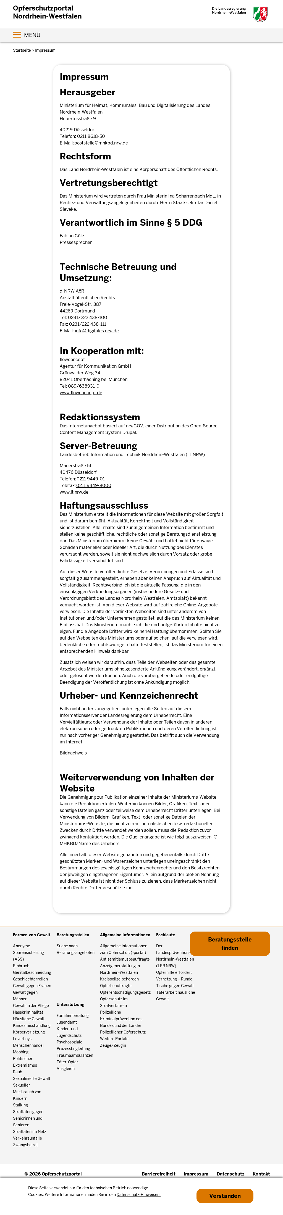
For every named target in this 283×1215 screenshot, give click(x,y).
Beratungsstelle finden (230, 943)
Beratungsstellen (73, 934)
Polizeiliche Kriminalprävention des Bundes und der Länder (121, 1019)
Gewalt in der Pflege (31, 1005)
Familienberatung (73, 1015)
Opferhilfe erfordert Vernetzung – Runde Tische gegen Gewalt (175, 979)
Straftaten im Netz (29, 1131)
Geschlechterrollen (30, 979)
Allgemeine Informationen (125, 934)
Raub (17, 1071)
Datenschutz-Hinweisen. (139, 1194)
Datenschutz (230, 1174)
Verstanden (225, 1196)
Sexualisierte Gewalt (31, 1078)
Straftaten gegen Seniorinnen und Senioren (28, 1118)
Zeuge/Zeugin (113, 1045)
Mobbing (20, 1052)
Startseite (22, 50)
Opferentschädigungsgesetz (125, 992)
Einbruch (21, 965)
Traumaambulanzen (75, 1055)
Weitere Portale (114, 1038)
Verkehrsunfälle (27, 1138)
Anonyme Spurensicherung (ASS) (28, 952)
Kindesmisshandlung (32, 1025)
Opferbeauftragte (116, 985)
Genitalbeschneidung (32, 972)
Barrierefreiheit (158, 1174)
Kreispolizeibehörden (119, 979)
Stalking (20, 1105)
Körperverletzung (29, 1032)
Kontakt (261, 1174)
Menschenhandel (28, 1045)
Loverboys (22, 1038)
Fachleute (165, 934)
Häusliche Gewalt (28, 1018)
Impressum (196, 1174)
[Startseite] (240, 14)
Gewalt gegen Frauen (32, 985)
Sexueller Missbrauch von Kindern (27, 1092)
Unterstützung (71, 1004)
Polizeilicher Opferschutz (123, 1032)
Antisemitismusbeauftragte (125, 959)
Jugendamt (67, 1022)
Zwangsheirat (25, 1144)
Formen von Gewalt (31, 934)
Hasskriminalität (28, 1012)
